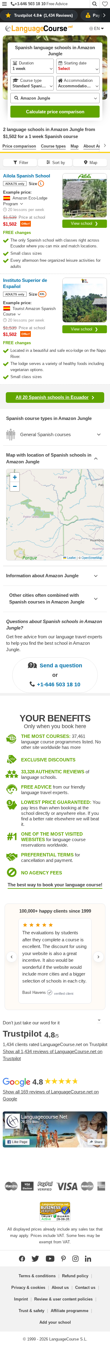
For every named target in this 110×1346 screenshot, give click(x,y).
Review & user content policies (63, 1299)
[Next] (105, 145)
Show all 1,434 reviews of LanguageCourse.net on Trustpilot (52, 1055)
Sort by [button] (58, 162)
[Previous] (5, 145)
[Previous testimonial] (11, 956)
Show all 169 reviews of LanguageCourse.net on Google (51, 1095)
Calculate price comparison (55, 111)
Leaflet (71, 558)
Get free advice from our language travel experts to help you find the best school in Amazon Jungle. (54, 643)
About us (60, 1287)
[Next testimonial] (98, 956)
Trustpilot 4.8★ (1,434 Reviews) (43, 15)
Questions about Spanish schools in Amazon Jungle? (54, 624)
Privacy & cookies (28, 1287)
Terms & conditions (37, 1276)
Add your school (55, 1322)
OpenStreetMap (92, 558)
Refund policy (75, 1276)
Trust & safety (31, 1310)
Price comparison (19, 146)
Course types (53, 146)
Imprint (21, 1299)
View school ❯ (84, 223)
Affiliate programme (69, 1310)
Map (75, 146)
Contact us (85, 1287)
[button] (4, 4)
